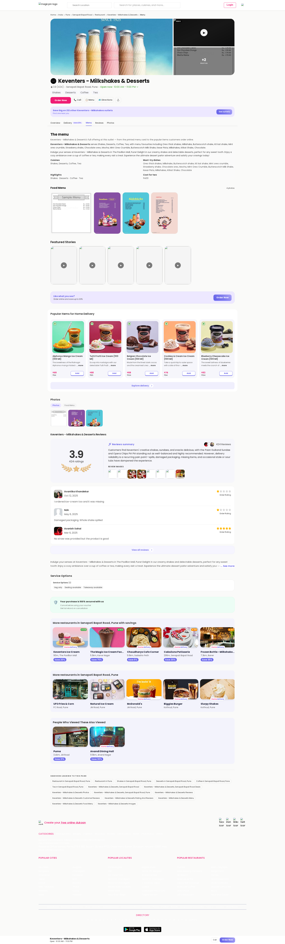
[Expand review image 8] (180, 474)
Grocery (99, 833)
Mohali (42, 883)
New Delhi (44, 867)
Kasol (41, 894)
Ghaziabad (44, 875)
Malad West (114, 890)
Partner (165, 906)
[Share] (118, 100)
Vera (209, 906)
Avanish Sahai (72, 528)
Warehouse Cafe (220, 879)
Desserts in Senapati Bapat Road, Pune (173, 781)
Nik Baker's (182, 875)
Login (230, 5)
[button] (204, 32)
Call (215, 940)
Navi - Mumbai (46, 886)
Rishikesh (43, 890)
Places (156, 906)
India (60, 15)
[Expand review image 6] (160, 474)
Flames (214, 875)
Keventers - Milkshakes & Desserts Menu (176, 798)
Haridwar (77, 894)
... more (79, 365)
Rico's (214, 890)
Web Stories (232, 906)
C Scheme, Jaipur (151, 883)
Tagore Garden (149, 894)
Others (193, 919)
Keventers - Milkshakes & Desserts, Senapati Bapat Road (113, 787)
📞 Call (77, 99)
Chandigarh (79, 871)
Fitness (111, 833)
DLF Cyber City (115, 875)
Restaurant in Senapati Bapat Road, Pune (71, 781)
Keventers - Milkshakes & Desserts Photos (70, 792)
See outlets (224, 111)
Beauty (77, 833)
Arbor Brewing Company (189, 871)
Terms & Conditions (130, 906)
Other (159, 833)
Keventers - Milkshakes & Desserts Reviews (174, 792)
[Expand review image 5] (151, 474)
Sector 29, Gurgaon (152, 871)
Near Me (96, 906)
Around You (77, 906)
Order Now (61, 100)
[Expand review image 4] (141, 474)
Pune (68, 15)
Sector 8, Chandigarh (119, 879)
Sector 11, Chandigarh (119, 883)
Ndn (66, 510)
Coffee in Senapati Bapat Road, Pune (213, 781)
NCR (75, 879)
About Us (65, 906)
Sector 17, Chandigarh (153, 879)
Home (53, 15)
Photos (56, 405)
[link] (68, 348)
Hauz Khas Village (117, 894)
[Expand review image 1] (112, 474)
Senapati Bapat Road (82, 15)
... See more (228, 566)
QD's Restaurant (185, 894)
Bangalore (44, 871)
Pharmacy (147, 833)
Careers (220, 906)
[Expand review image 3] (132, 474)
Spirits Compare (110, 906)
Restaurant (100, 15)
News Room (53, 906)
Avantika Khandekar (76, 491)
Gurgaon (77, 867)
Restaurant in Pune (103, 781)
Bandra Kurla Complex (119, 886)
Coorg (76, 890)
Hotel (136, 833)
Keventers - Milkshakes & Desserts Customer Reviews (76, 798)
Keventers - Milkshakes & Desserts (122, 15)
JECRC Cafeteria (219, 883)
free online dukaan (73, 822)
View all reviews (140, 549)
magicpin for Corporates (192, 906)
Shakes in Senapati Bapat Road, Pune (134, 781)
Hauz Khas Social (219, 894)
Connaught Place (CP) (153, 890)
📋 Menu (89, 99)
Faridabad (78, 875)
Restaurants (63, 833)
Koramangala (115, 867)
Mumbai (77, 883)
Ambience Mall (149, 875)
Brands (174, 906)
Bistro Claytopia (219, 867)
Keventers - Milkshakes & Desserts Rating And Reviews (129, 798)
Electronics (123, 833)
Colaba (145, 886)
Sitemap (146, 906)
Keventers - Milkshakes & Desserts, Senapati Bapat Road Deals (172, 787)
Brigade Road (148, 867)
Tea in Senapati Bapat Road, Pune (67, 787)
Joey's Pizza (183, 890)
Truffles (181, 867)
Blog (88, 906)
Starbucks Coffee (186, 886)
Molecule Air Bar (185, 879)
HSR (110, 871)
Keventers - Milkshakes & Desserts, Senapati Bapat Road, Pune (122, 792)
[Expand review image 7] (170, 474)
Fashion (87, 833)
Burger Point (217, 871)
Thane (76, 886)
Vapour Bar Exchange (188, 883)
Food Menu (70, 405)
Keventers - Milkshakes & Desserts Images (117, 803)
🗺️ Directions (105, 99)
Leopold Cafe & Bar (221, 886)
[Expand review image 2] (122, 474)
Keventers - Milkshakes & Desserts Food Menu (72, 803)
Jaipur (42, 879)
